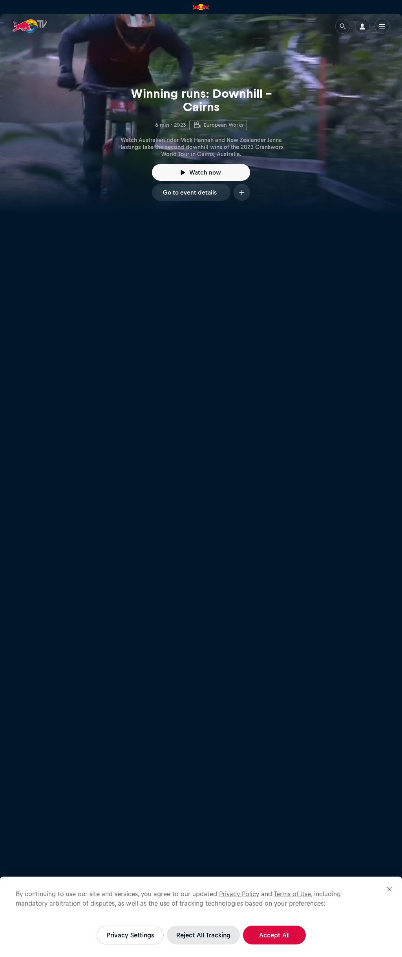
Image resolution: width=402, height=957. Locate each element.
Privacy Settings (130, 935)
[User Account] (362, 26)
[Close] (389, 889)
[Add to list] (242, 192)
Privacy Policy (239, 893)
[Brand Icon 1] (201, 7)
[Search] (342, 26)
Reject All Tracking (203, 935)
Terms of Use (292, 893)
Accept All (274, 935)
